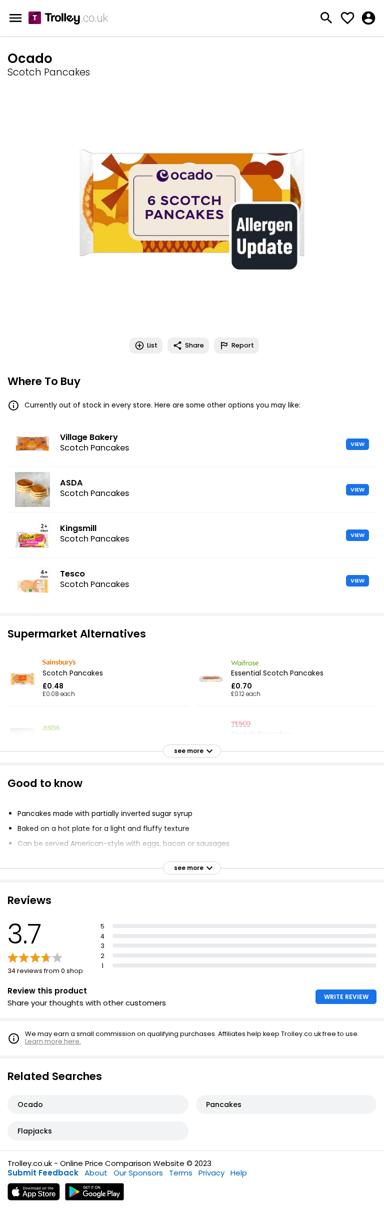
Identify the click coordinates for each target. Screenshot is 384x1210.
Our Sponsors (138, 1173)
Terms (180, 1173)
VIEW (357, 444)
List (152, 345)
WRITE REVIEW (346, 996)
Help (238, 1173)
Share (194, 345)
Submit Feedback (43, 1173)
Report (243, 345)
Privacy (211, 1173)
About (96, 1173)
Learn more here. (53, 1041)
